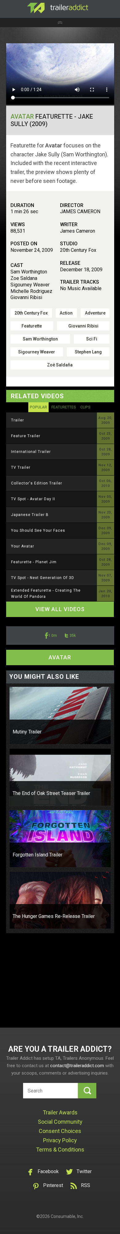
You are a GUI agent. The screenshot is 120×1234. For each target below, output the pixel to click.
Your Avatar (22, 546)
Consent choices (60, 1131)
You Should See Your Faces (38, 530)
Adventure (95, 313)
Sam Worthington (40, 338)
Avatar (22, 116)
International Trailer (31, 452)
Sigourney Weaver (36, 351)
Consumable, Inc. (67, 1216)
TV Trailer (20, 467)
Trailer (17, 420)
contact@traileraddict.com (77, 1065)
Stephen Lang (88, 351)
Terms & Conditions (60, 1149)
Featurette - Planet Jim (34, 562)
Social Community (60, 1121)
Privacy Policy (60, 1140)
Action (66, 313)
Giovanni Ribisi (83, 325)
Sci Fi (91, 338)
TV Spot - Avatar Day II (33, 499)
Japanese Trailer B (30, 515)
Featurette (32, 325)
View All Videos (60, 609)
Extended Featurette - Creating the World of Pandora (46, 593)
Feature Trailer (25, 436)
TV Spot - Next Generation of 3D (42, 578)
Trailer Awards (60, 1112)
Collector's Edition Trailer (36, 483)
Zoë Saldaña (60, 364)
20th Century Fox (31, 313)
